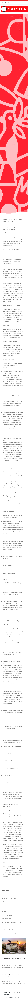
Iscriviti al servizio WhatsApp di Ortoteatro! (11, 901)
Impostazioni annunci (16, 500)
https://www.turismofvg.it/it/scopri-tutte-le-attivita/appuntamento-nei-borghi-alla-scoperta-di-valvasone (13, 967)
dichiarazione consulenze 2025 (9, 933)
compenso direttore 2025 (7, 929)
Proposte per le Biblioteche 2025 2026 (10, 898)
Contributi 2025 (5, 911)
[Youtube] (8, 2)
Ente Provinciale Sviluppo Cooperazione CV (11, 922)
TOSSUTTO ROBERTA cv (7, 918)
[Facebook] (2, 2)
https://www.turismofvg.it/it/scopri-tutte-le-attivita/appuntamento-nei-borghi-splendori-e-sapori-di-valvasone (14, 983)
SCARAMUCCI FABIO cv (7, 915)
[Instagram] (5, 2)
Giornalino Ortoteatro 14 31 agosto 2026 (10, 895)
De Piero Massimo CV (6, 925)
